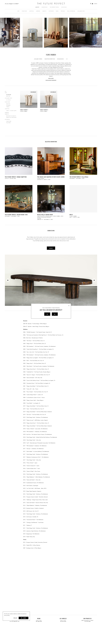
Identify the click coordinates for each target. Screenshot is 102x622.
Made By (37, 7)
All (5, 91)
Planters (8, 122)
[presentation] (8, 280)
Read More (51, 78)
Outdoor (51, 11)
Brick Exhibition (83, 200)
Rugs (57, 11)
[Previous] (2, 33)
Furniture (24, 11)
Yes (47, 314)
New (18, 11)
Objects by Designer (11, 117)
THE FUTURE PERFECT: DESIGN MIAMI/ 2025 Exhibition (18, 200)
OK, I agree (23, 618)
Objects (44, 11)
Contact (51, 248)
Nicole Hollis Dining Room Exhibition (51, 200)
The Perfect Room (54, 7)
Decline (15, 617)
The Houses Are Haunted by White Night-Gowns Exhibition (51, 161)
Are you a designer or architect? (12, 3)
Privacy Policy (7, 615)
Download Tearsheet (51, 80)
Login (95, 3)
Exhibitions (44, 7)
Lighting (31, 11)
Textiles (63, 11)
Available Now (81, 11)
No (54, 314)
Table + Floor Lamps (11, 110)
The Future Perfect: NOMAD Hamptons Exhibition (18, 161)
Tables (7, 106)
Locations (64, 7)
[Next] (99, 33)
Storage (8, 105)
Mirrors (38, 11)
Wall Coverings (71, 11)
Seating (8, 96)
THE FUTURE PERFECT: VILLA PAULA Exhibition (83, 161)
